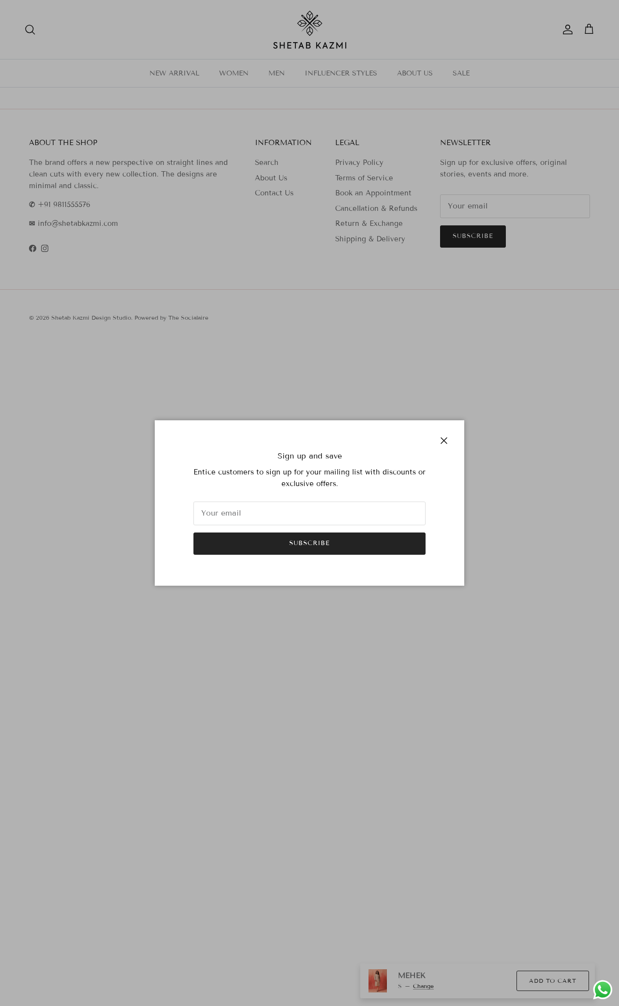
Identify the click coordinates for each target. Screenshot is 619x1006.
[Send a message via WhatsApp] (602, 989)
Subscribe (309, 543)
